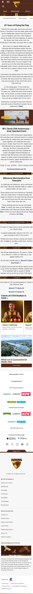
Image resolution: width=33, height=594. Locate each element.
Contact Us (4, 514)
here (1, 212)
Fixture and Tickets (6, 483)
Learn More (16, 365)
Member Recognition (7, 529)
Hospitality (4, 490)
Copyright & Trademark (19, 586)
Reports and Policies (7, 522)
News (5, 11)
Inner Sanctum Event (9, 18)
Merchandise (23, 18)
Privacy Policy (5, 518)
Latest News (4, 526)
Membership (15, 11)
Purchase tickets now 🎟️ (16, 169)
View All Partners (15, 428)
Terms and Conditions (17, 583)
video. (21, 106)
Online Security (6, 588)
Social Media (5, 501)
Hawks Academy (6, 537)
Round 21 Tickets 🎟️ (16, 292)
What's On (4, 533)
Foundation (4, 497)
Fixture (27, 11)
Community (4, 494)
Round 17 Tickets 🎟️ (16, 288)
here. (3, 207)
